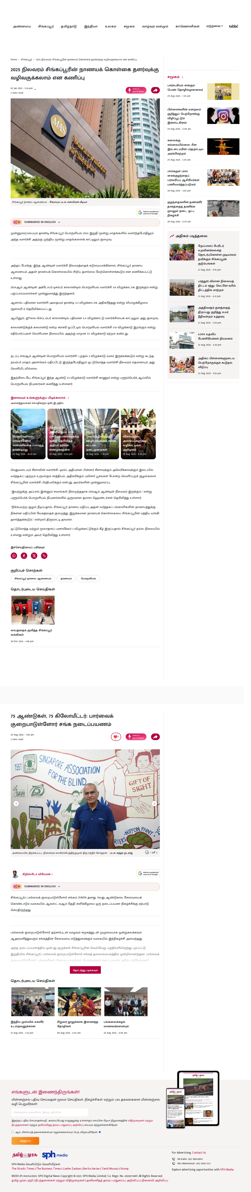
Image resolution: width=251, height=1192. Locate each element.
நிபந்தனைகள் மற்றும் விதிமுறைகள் (60, 1180)
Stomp (124, 1169)
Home (14, 59)
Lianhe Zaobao (72, 1169)
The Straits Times (23, 1169)
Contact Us (199, 1152)
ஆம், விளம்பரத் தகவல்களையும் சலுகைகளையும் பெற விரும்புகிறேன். (58, 1132)
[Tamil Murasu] (25, 1155)
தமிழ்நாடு (69, 26)
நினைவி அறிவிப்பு (155, 1180)
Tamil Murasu (110, 1169)
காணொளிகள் (187, 26)
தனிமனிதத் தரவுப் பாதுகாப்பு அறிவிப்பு (61, 1125)
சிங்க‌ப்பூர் (46, 26)
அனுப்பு (25, 1140)
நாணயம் (66, 578)
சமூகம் (129, 26)
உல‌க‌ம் (110, 26)
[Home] (54, 1155)
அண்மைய (22, 26)
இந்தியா (91, 26)
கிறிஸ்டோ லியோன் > (37, 874)
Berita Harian (91, 1169)
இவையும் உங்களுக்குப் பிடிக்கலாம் (38, 398)
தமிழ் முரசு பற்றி (22, 1180)
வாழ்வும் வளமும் (155, 26)
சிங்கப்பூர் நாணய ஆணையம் (33, 578)
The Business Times (48, 1169)
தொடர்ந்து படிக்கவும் (85, 970)
